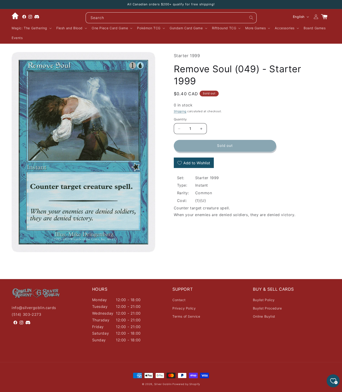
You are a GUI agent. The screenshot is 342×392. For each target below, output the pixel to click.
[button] (31, 28)
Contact (178, 300)
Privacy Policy (184, 308)
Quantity (180, 119)
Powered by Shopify (186, 384)
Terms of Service (186, 316)
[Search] (251, 18)
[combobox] (171, 18)
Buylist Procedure (267, 308)
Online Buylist (264, 316)
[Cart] (326, 17)
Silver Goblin (163, 384)
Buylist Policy (264, 300)
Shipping (180, 111)
